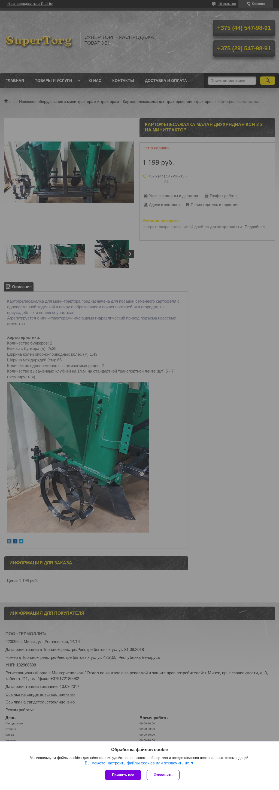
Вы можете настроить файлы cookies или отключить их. (137, 763)
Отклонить (163, 775)
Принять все (123, 775)
